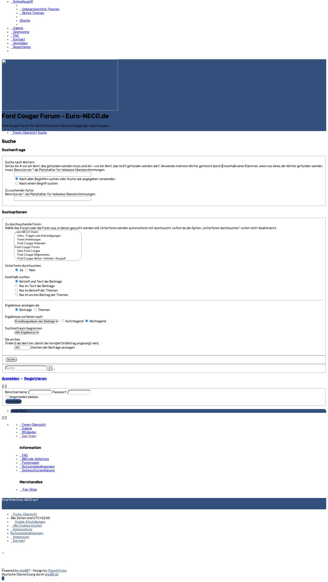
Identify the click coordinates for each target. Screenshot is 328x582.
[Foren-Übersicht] (60, 109)
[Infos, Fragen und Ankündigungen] (47, 236)
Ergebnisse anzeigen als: (22, 305)
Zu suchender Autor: (19, 190)
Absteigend (97, 321)
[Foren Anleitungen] (47, 240)
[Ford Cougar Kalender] (47, 243)
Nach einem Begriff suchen (38, 183)
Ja (21, 270)
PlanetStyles (57, 571)
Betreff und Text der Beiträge (40, 282)
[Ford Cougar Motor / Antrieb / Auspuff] (47, 259)
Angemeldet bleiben (24, 397)
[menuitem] (39, 9)
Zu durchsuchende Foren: (23, 224)
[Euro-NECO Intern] (47, 232)
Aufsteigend (74, 321)
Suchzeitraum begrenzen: (24, 328)
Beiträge (25, 310)
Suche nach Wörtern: (20, 162)
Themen (43, 310)
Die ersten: (13, 339)
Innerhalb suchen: (17, 277)
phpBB (24, 571)
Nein (32, 270)
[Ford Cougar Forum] (47, 247)
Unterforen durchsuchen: (23, 266)
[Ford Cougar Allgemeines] (47, 255)
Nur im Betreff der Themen (38, 290)
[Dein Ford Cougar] (47, 251)
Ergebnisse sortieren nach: (24, 317)
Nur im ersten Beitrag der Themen (43, 295)
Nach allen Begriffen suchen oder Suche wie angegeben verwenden (67, 179)
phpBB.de (51, 574)
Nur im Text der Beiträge (37, 286)
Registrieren (35, 378)
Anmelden (10, 378)
